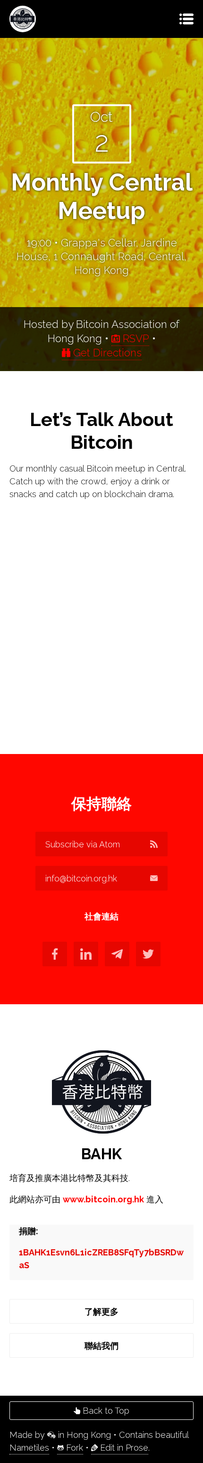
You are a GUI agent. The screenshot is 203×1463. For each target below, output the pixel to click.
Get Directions (106, 352)
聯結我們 (101, 1346)
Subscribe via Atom (82, 844)
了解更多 (101, 1312)
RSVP (134, 338)
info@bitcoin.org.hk (81, 878)
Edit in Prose (123, 1448)
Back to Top (104, 1411)
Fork (73, 1448)
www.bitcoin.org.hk (103, 1199)
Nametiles (29, 1448)
